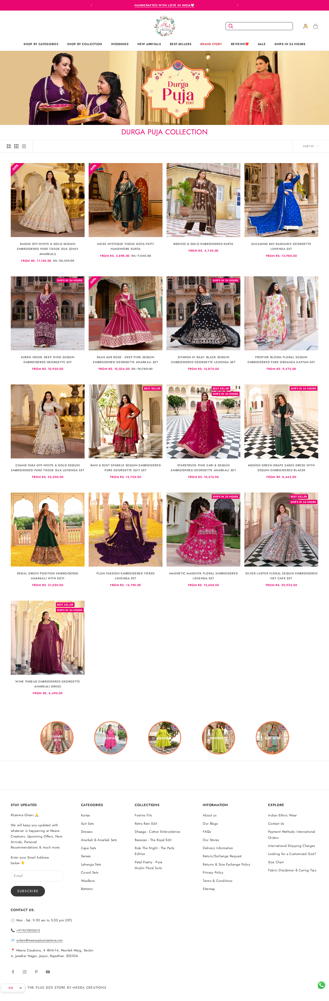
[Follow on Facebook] (13, 972)
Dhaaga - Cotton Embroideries (157, 831)
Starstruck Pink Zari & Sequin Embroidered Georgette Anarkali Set (203, 467)
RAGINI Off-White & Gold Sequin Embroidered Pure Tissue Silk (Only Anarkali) (47, 249)
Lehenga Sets (91, 864)
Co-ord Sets (89, 872)
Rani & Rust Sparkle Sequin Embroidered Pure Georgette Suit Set (125, 467)
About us (209, 815)
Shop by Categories (41, 44)
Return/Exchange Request (222, 856)
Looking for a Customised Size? (292, 853)
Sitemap (209, 888)
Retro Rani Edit (146, 823)
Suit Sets (87, 823)
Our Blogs (210, 823)
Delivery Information (218, 848)
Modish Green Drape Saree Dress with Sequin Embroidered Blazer (281, 467)
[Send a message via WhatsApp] (321, 985)
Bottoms (87, 888)
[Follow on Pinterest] (36, 972)
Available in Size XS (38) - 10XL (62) (164, 5)
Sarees (86, 856)
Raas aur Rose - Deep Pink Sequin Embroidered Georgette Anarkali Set (125, 359)
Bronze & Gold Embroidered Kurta (203, 244)
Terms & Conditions (217, 880)
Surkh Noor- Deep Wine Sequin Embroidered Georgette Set (48, 359)
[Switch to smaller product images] (16, 146)
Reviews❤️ (240, 44)
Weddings (119, 44)
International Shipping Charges (291, 845)
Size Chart (276, 862)
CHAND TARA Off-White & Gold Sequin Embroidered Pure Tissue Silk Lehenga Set (47, 467)
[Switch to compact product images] (24, 146)
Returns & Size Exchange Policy (226, 864)
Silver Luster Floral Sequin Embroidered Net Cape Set (281, 575)
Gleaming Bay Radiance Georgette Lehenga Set (281, 246)
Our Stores (211, 839)
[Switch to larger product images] (9, 146)
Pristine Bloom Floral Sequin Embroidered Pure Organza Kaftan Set (281, 359)
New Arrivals (149, 44)
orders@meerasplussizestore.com (39, 940)
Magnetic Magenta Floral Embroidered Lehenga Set (203, 575)
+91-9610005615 (28, 930)
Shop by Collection (84, 44)
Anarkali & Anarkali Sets (99, 839)
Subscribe (27, 891)
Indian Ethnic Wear (282, 815)
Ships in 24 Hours (289, 44)
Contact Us (276, 823)
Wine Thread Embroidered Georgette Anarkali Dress (47, 684)
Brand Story (211, 44)
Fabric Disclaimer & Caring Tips (292, 870)
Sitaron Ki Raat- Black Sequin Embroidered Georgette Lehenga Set (203, 359)
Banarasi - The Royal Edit (153, 839)
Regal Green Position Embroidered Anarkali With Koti (47, 575)
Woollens (88, 880)
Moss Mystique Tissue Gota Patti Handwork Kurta (125, 246)
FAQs (207, 831)
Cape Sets (88, 848)
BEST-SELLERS (180, 44)
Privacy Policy (213, 872)
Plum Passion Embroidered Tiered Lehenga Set (125, 575)
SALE (262, 44)
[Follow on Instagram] (24, 972)
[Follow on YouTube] (48, 972)
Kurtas (85, 815)
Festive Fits (143, 815)
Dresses (86, 831)
